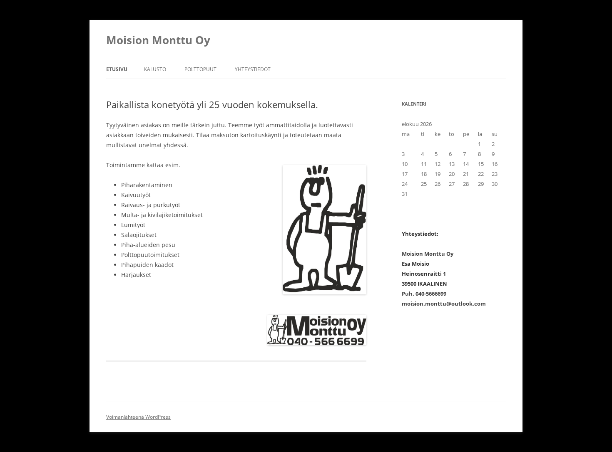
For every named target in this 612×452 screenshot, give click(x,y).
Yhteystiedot (253, 69)
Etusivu (116, 69)
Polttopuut (200, 69)
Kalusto (155, 69)
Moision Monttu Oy (158, 39)
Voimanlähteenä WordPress (138, 416)
